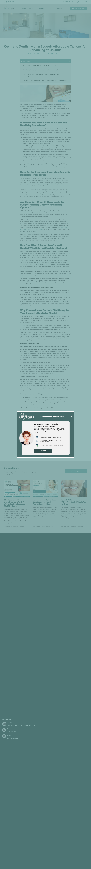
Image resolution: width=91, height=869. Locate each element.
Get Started (43, 450)
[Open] (71, 416)
